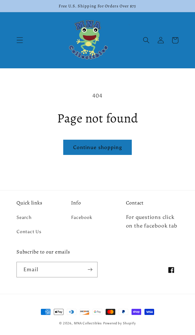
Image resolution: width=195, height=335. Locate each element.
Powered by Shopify (119, 323)
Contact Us (29, 231)
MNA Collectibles (88, 323)
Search (24, 217)
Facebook (81, 217)
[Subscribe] (90, 269)
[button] (19, 40)
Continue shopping (97, 147)
